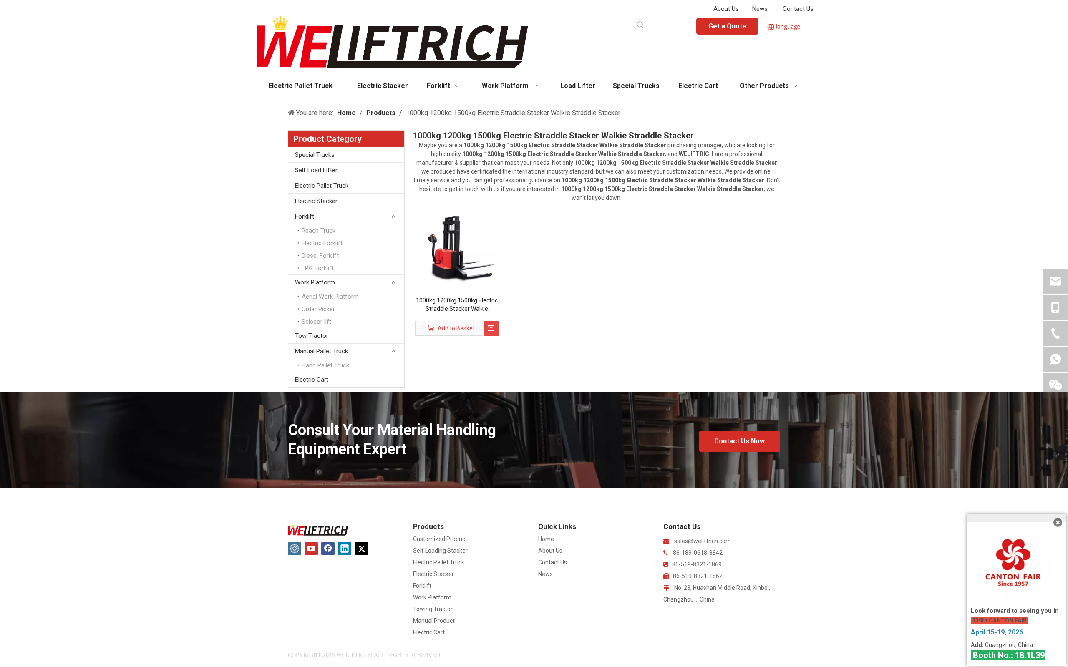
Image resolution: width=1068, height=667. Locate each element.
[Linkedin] (344, 548)
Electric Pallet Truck (321, 185)
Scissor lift (316, 321)
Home (546, 539)
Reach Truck (318, 230)
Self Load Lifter (316, 170)
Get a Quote (727, 26)
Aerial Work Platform (330, 296)
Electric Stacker (316, 201)
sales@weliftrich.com (702, 541)
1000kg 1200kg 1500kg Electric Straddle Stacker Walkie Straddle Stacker (457, 305)
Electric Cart (311, 379)
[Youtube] (311, 548)
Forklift (304, 216)
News (760, 9)
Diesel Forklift (320, 255)
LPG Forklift (318, 268)
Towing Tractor (433, 609)
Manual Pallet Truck (321, 351)
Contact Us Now (739, 441)
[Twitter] (361, 548)
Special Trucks (315, 155)
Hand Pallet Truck (325, 365)
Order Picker (318, 309)
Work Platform (315, 282)
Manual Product (434, 620)
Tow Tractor (311, 336)
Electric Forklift (322, 243)
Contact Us (798, 9)
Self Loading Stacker (440, 550)
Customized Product (440, 539)
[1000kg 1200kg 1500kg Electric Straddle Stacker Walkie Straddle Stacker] (457, 249)
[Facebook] (328, 548)
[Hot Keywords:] (640, 25)
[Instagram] (294, 548)
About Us (726, 9)
